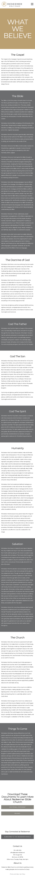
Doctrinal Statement (17, 807)
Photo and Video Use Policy (17, 874)
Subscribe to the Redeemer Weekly (17, 837)
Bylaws (17, 813)
